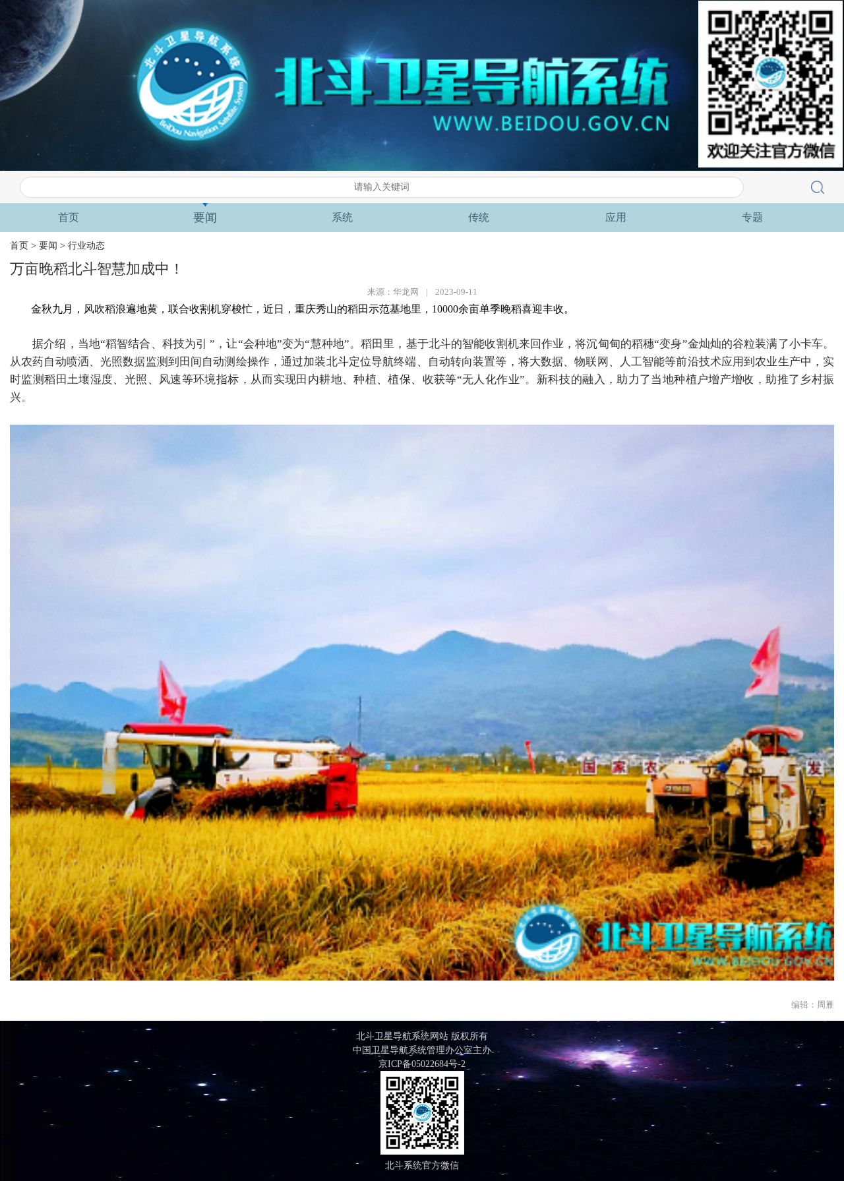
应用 (615, 217)
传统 (478, 217)
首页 (68, 217)
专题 (752, 217)
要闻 (205, 217)
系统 (342, 217)
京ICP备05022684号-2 (422, 1064)
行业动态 (86, 246)
